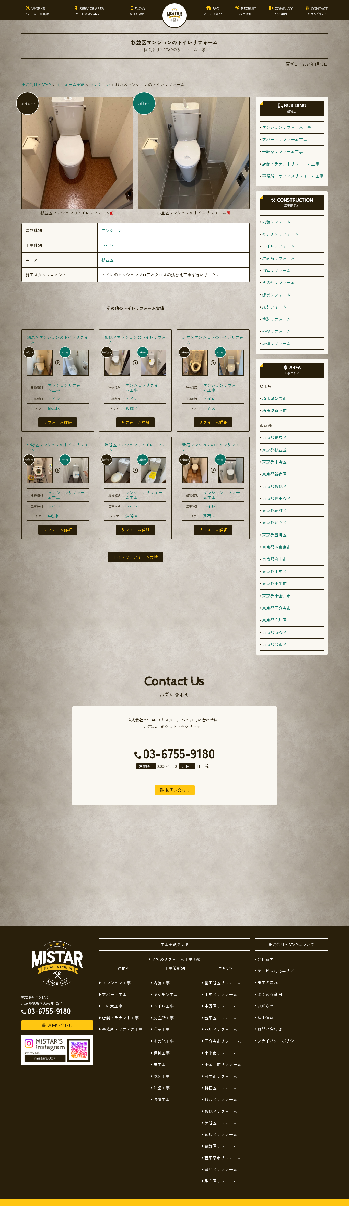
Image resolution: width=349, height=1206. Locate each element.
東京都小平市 (274, 583)
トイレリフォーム (278, 246)
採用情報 (265, 1017)
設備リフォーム (276, 343)
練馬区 (54, 408)
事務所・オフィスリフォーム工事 (292, 176)
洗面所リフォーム (278, 258)
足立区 (209, 408)
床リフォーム (274, 307)
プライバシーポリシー (277, 1041)
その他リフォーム (278, 282)
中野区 (54, 516)
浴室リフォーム (276, 270)
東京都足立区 (274, 522)
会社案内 (265, 959)
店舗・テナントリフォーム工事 (290, 164)
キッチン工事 (165, 994)
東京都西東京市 (276, 547)
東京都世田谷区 (276, 498)
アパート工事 (114, 994)
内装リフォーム (276, 221)
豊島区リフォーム (220, 1169)
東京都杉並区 (274, 449)
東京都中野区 (274, 461)
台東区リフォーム (220, 1018)
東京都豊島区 (274, 535)
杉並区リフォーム (220, 1099)
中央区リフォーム (220, 994)
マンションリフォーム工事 (66, 387)
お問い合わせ (269, 1029)
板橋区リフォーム (220, 1111)
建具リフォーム (276, 295)
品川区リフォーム (220, 1029)
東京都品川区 (274, 620)
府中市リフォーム (220, 1076)
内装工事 (161, 983)
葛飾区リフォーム (220, 1146)
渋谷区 (131, 516)
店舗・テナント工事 (120, 1018)
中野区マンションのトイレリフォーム (57, 447)
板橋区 (131, 408)
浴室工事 (161, 1029)
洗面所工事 (163, 1018)
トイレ (107, 245)
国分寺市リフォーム (222, 1041)
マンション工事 (116, 983)
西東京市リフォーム (222, 1158)
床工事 (159, 1064)
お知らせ (265, 1006)
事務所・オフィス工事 (122, 1029)
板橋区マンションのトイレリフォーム (135, 339)
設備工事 (161, 1099)
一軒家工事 (112, 1006)
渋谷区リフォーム (220, 1123)
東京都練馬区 (274, 437)
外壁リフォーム (276, 331)
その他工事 (163, 1041)
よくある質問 (269, 994)
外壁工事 (161, 1087)
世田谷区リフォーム (222, 983)
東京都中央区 (274, 571)
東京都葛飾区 (274, 510)
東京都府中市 (274, 559)
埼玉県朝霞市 (274, 398)
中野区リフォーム (220, 1006)
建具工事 (161, 1053)
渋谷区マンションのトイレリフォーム (135, 447)
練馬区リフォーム (220, 1134)
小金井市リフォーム (222, 1064)
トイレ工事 (163, 1006)
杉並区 (107, 260)
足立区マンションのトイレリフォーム (212, 339)
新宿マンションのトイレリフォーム (212, 447)
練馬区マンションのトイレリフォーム (57, 339)
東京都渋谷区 (274, 632)
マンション (111, 230)
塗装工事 (161, 1076)
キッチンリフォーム (280, 234)
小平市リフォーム (220, 1053)
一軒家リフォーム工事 (282, 151)
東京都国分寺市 (276, 608)
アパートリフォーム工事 (284, 139)
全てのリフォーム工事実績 (176, 959)
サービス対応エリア (275, 971)
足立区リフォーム (220, 1181)
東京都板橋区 (274, 486)
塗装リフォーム (276, 319)
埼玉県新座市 (274, 410)
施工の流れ (267, 982)
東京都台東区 (274, 644)
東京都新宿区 (274, 474)
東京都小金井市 (276, 596)
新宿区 (209, 516)
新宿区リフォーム (220, 1087)
